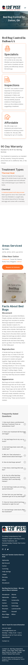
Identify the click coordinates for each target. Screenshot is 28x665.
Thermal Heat (8, 173)
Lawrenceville (16, 608)
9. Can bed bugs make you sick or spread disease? (13, 488)
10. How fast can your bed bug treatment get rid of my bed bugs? (13, 495)
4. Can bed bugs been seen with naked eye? (12, 448)
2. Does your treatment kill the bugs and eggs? (14, 432)
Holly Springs (6, 571)
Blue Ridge (5, 614)
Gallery (4, 650)
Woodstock (5, 583)
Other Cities (18, 650)
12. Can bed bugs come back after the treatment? (13, 510)
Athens (4, 600)
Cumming (5, 568)
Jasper (4, 574)
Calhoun (19, 261)
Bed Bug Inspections (16, 649)
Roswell (14, 611)
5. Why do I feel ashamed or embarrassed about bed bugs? (12, 455)
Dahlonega (14, 606)
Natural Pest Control (13, 654)
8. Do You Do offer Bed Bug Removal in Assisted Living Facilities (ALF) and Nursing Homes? (11, 478)
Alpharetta (5, 560)
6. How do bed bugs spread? (11, 462)
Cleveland (5, 617)
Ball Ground (6, 563)
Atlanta (13, 594)
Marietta (5, 577)
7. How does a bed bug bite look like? (12, 469)
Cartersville (15, 600)
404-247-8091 (6, 628)
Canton (4, 566)
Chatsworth (5, 259)
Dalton (4, 611)
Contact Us (5, 641)
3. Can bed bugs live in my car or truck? (13, 440)
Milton (4, 580)
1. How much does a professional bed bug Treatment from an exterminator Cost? (13, 424)
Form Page (10, 650)
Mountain (5, 608)
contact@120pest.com (9, 630)
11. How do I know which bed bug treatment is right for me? (13, 503)
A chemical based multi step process (13, 192)
